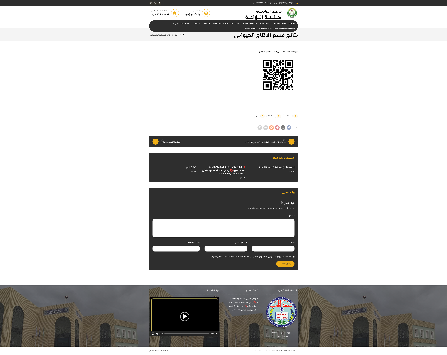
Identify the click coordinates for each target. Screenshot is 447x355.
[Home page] (183, 35)
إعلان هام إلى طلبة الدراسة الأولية (243, 298)
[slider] (186, 333)
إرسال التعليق (285, 264)
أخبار (257, 116)
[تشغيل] (216, 334)
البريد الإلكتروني (240, 242)
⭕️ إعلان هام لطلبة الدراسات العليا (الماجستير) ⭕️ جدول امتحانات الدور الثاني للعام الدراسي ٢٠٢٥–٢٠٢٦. (242, 306)
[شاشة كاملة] (153, 334)
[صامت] (157, 334)
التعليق (291, 215)
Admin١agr (287, 116)
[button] (159, 3)
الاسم (292, 242)
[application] (184, 316)
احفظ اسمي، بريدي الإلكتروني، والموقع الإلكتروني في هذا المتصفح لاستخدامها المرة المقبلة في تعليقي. (250, 256)
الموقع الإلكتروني (193, 242)
